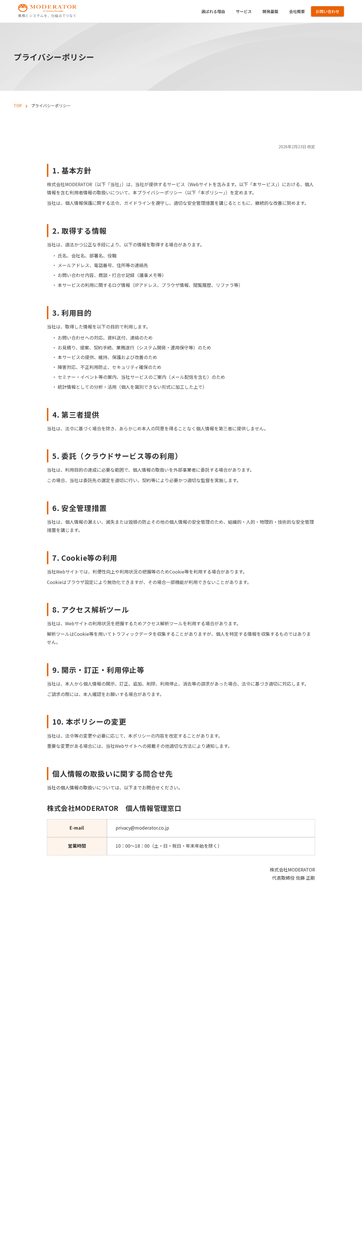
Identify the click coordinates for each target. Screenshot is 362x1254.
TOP (18, 105)
